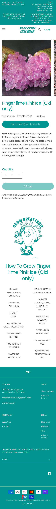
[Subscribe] (49, 460)
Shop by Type (47, 391)
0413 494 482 (8, 403)
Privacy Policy (44, 436)
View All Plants (45, 396)
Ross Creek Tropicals (23, 500)
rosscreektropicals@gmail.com (16, 397)
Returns (45, 426)
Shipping (45, 422)
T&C (43, 431)
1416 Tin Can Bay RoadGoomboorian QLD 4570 (13, 391)
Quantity (7, 169)
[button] (3, 30)
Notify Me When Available (25, 124)
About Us (6, 422)
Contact (6, 426)
